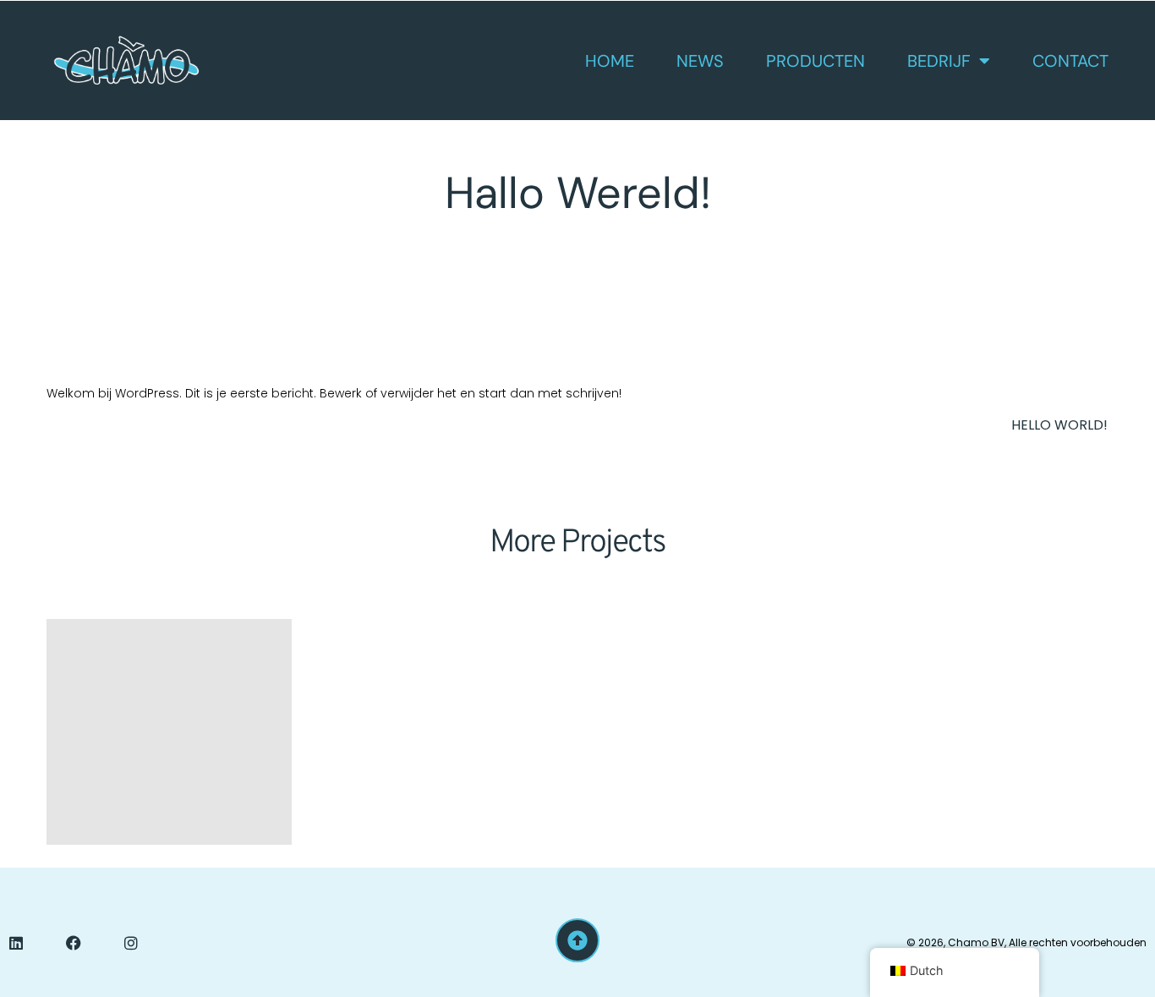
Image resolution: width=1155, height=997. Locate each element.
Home (609, 61)
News (700, 61)
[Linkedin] (16, 942)
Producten (815, 61)
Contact (1070, 61)
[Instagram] (131, 942)
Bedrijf (939, 61)
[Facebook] (73, 942)
